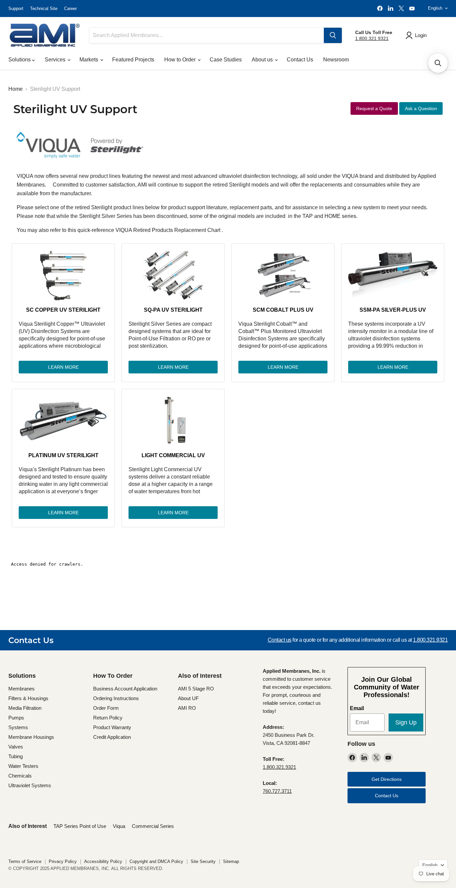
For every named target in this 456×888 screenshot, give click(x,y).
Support (15, 8)
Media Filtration (24, 708)
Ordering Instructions (116, 698)
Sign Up (406, 722)
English (435, 8)
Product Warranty (112, 727)
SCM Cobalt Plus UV (283, 310)
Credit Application (112, 737)
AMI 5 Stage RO (196, 688)
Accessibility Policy (103, 861)
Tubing (15, 756)
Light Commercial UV (173, 455)
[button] (438, 63)
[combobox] (206, 35)
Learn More (63, 367)
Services (56, 59)
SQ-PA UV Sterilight (173, 310)
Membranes (21, 688)
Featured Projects (133, 59)
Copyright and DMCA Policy (156, 861)
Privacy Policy (63, 861)
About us (263, 59)
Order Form (106, 708)
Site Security (203, 861)
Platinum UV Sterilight (63, 455)
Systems (18, 727)
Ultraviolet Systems (29, 785)
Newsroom (336, 59)
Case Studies (226, 59)
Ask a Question (421, 108)
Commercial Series (153, 826)
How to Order (180, 59)
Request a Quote (374, 108)
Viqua (119, 826)
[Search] (333, 35)
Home (15, 89)
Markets (89, 59)
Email (357, 708)
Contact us (279, 640)
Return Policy (108, 717)
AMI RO (187, 708)
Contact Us (300, 59)
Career (70, 8)
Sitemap (231, 861)
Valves (15, 747)
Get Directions (387, 779)
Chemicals (20, 776)
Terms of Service (24, 861)
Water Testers (23, 766)
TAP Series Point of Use (79, 826)
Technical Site (43, 8)
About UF (188, 698)
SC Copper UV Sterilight (63, 310)
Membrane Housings (31, 737)
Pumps (16, 717)
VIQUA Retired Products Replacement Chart (168, 230)
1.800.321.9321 (372, 38)
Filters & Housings (28, 698)
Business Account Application (125, 688)
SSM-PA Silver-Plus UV (393, 310)
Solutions (20, 59)
